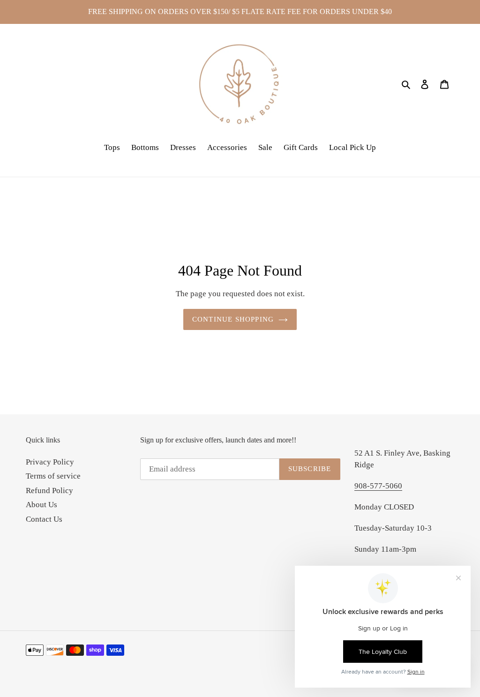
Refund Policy (49, 490)
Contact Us (44, 519)
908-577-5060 (378, 485)
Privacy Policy (50, 461)
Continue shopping (233, 319)
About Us (41, 504)
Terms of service (53, 476)
